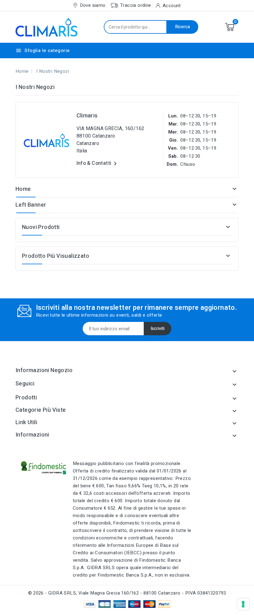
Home (23, 189)
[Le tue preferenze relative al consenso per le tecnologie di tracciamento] (243, 604)
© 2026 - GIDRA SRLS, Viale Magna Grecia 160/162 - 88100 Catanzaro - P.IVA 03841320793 (127, 593)
